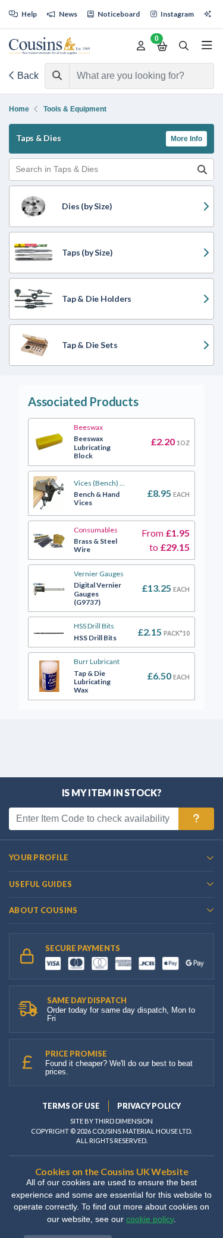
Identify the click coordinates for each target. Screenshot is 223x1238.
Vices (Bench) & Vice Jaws (99, 483)
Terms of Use (71, 1106)
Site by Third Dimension (111, 1121)
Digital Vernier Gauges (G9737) (97, 594)
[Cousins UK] (49, 46)
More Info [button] (186, 139)
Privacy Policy (149, 1106)
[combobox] (131, 76)
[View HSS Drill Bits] (49, 632)
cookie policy (150, 1219)
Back (27, 76)
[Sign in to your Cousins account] (141, 46)
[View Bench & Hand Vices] (49, 493)
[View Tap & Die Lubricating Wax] (49, 677)
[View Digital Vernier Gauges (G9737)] (49, 588)
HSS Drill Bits (94, 626)
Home (19, 109)
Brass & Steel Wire (95, 545)
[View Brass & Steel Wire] (49, 540)
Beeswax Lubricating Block (92, 447)
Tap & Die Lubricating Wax (92, 682)
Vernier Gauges (99, 574)
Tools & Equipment (74, 109)
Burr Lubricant (97, 662)
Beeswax (88, 427)
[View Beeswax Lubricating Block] (49, 442)
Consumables (96, 530)
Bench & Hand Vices (97, 498)
